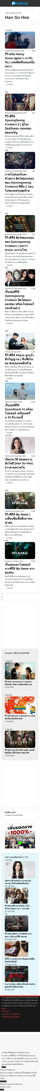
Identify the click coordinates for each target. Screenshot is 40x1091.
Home (4, 1008)
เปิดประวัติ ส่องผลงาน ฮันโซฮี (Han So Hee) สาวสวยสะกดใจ (19, 463)
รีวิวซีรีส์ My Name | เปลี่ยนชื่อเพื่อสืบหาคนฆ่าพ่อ (18, 518)
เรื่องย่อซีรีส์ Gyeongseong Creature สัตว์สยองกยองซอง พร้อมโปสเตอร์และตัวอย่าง (19, 300)
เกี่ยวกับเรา (6, 1011)
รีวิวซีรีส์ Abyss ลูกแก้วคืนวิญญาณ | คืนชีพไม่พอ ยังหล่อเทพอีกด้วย (19, 359)
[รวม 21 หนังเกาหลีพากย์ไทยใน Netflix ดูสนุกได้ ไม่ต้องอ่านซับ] (16, 981)
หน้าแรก (8, 13)
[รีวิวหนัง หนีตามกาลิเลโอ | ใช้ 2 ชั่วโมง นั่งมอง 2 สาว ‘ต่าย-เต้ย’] (16, 903)
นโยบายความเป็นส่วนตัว (11, 1014)
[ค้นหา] (37, 4)
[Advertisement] (20, 624)
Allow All (3, 1081)
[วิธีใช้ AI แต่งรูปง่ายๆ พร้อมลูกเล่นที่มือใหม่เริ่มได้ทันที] (16, 956)
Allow (4, 1067)
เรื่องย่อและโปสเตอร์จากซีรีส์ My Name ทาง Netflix (19, 568)
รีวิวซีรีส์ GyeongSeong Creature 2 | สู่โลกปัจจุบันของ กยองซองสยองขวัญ (18, 124)
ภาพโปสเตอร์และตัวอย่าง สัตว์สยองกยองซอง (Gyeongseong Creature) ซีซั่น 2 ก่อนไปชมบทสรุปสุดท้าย (19, 182)
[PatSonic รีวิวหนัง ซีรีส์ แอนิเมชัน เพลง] (20, 3)
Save (2, 1090)
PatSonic (8, 51)
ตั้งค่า (22, 1064)
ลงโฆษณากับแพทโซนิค (14, 815)
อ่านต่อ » (10, 84)
